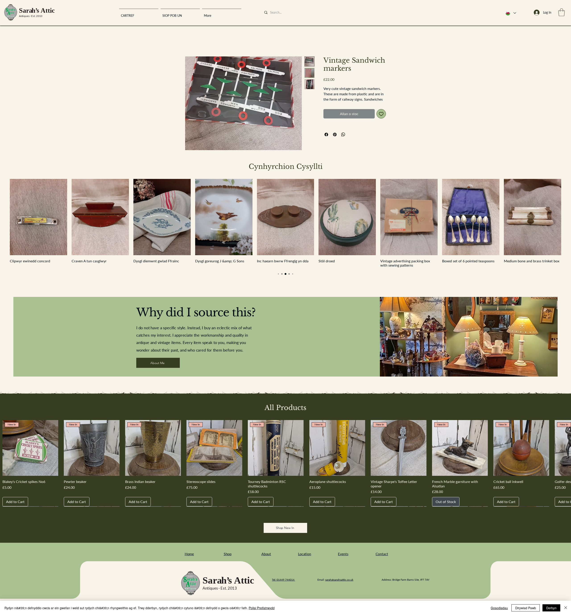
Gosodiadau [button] (499, 608)
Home (189, 41)
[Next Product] (567, 218)
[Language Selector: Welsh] (510, 13)
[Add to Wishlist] (381, 119)
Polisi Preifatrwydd (262, 608)
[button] (561, 12)
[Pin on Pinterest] (334, 140)
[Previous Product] (3, 218)
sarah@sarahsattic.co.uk (339, 580)
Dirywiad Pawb (525, 608)
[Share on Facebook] (326, 140)
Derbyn (551, 608)
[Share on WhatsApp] (343, 140)
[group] (285, 224)
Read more (330, 105)
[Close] (565, 607)
